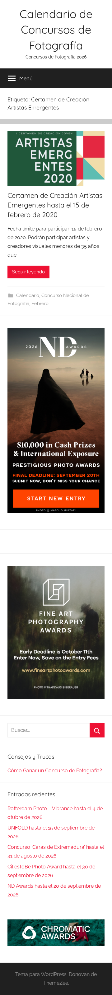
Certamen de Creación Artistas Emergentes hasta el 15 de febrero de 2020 (54, 205)
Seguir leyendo (28, 272)
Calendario (27, 295)
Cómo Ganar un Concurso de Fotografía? (54, 771)
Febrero (40, 303)
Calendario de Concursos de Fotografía (56, 29)
